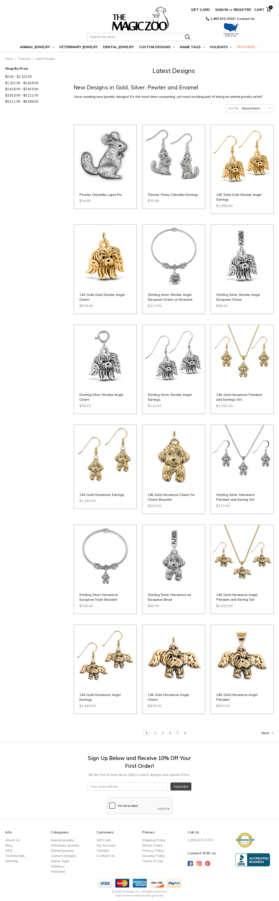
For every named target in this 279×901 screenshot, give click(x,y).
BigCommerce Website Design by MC (139, 895)
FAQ (8, 850)
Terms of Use (152, 861)
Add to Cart (105, 160)
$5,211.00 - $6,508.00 (21, 101)
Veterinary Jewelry (78, 47)
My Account (106, 845)
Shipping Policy (154, 840)
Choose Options (105, 260)
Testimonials (15, 855)
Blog (8, 845)
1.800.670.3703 (221, 19)
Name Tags (191, 47)
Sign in (221, 9)
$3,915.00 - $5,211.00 (21, 95)
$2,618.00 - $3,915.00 (21, 89)
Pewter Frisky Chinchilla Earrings (173, 195)
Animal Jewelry (35, 47)
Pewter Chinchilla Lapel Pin (100, 195)
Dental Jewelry (118, 47)
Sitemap (11, 861)
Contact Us (246, 19)
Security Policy (153, 855)
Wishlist (103, 850)
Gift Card (200, 9)
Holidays (219, 47)
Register (242, 9)
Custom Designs (155, 47)
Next (265, 733)
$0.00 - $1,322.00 (18, 77)
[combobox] (139, 37)
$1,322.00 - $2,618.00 (21, 83)
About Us (12, 840)
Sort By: (233, 108)
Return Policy (152, 845)
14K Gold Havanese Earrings (101, 495)
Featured (246, 47)
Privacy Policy (153, 850)
